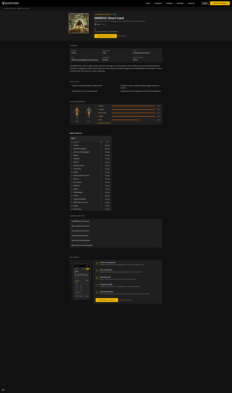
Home (148, 3)
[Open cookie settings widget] (3, 390)
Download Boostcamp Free (105, 36)
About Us (191, 3)
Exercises (180, 3)
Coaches (169, 3)
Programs (158, 3)
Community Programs (10, 8)
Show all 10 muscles (104, 123)
